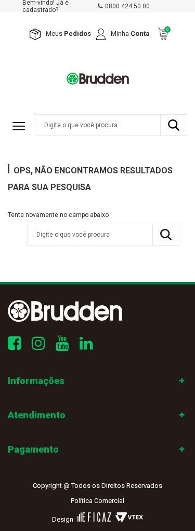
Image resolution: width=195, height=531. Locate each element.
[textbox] (111, 125)
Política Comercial (97, 501)
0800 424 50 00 (127, 6)
